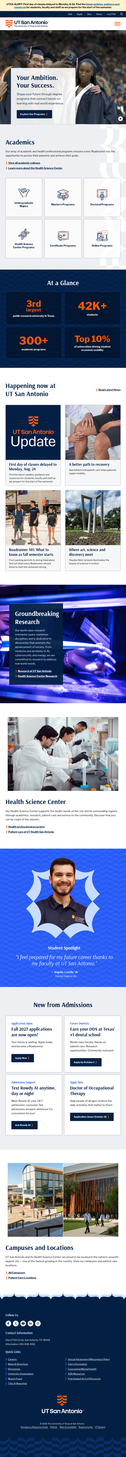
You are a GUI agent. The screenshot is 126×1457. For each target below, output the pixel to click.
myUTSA (111, 14)
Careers (12, 1359)
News (99, 14)
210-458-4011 (27, 1344)
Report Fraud (15, 1378)
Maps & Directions (18, 1364)
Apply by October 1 (84, 1062)
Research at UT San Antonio (35, 671)
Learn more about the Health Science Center (36, 168)
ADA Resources (76, 1373)
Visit (70, 14)
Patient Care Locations (22, 1277)
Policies (53, 1426)
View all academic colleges (24, 163)
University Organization (20, 1373)
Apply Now (21, 1058)
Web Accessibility (68, 1426)
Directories (14, 1368)
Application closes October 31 (90, 1116)
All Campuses (17, 1272)
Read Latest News (110, 389)
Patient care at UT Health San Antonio (31, 832)
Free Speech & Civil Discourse (84, 1378)
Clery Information (77, 1364)
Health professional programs (27, 826)
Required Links (86, 1426)
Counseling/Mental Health (82, 1368)
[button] (121, 14)
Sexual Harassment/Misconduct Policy (89, 1359)
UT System (100, 1426)
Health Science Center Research (37, 676)
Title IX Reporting (17, 1383)
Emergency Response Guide (34, 1426)
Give (89, 14)
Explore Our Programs (32, 114)
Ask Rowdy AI (23, 1125)
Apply (79, 14)
